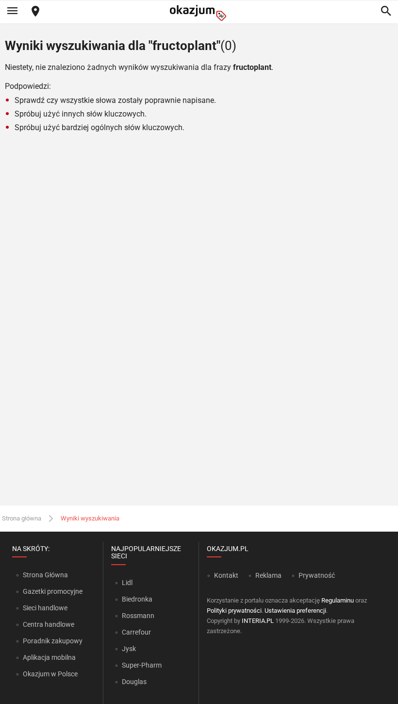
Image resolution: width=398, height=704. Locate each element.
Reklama (268, 575)
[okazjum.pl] (199, 13)
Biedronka (137, 599)
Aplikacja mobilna (49, 657)
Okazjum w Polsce (50, 674)
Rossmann (138, 616)
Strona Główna (45, 575)
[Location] (35, 11)
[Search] (386, 11)
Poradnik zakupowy (53, 641)
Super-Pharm (142, 665)
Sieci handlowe (45, 608)
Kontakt (226, 575)
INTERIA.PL (258, 620)
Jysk (129, 649)
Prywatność (316, 575)
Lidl (127, 583)
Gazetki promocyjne (53, 591)
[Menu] (12, 11)
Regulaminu (337, 600)
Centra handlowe (48, 624)
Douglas (134, 682)
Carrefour (136, 632)
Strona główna (21, 518)
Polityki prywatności (234, 610)
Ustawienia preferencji (295, 610)
